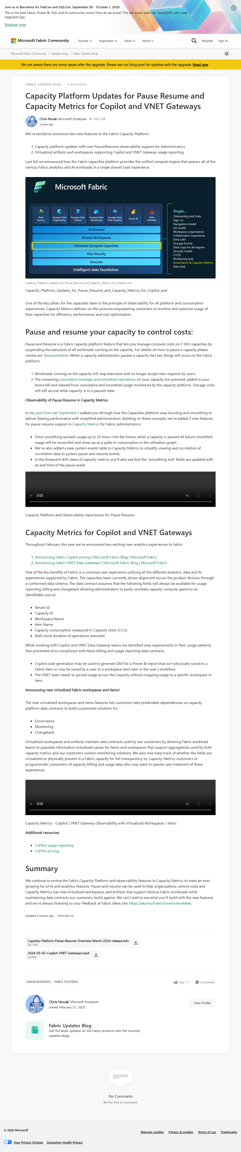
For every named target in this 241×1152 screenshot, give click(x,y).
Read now (200, 64)
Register (207, 41)
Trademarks (229, 1132)
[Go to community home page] (40, 40)
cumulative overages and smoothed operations (97, 379)
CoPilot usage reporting (54, 845)
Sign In (223, 41)
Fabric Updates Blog (85, 53)
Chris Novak (48, 119)
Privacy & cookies (181, 1132)
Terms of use (207, 1132)
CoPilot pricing (47, 850)
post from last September (56, 412)
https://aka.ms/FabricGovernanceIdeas (160, 903)
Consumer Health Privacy (65, 1142)
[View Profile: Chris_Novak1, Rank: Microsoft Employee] (31, 121)
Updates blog (60, 53)
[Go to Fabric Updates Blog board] (34, 1030)
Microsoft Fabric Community (28, 53)
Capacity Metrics (85, 423)
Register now (15, 24)
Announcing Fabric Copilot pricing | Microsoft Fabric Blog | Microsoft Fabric (96, 556)
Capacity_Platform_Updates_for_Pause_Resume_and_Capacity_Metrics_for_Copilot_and (96, 290)
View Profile (202, 1003)
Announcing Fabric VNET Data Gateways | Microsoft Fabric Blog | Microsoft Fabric (101, 562)
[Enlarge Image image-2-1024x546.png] (120, 228)
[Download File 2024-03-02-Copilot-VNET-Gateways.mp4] (96, 955)
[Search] (194, 41)
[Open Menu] (226, 53)
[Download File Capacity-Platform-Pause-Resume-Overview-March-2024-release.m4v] (135, 943)
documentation (56, 355)
